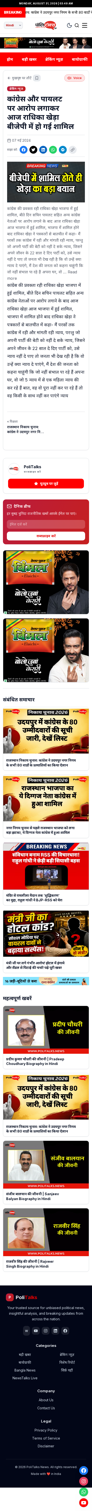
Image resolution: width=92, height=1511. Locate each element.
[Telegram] (63, 150)
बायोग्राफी (80, 59)
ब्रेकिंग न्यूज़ (54, 59)
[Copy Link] (73, 150)
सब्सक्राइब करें (46, 536)
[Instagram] (83, 1481)
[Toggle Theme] (69, 25)
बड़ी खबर (29, 59)
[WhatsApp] (83, 1492)
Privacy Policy (46, 1430)
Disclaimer (46, 1446)
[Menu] (84, 25)
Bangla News (25, 1370)
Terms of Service (46, 1438)
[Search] (76, 25)
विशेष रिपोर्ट (67, 1362)
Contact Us (46, 1408)
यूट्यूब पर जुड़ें (49, 483)
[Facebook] (83, 1470)
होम (10, 59)
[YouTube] (83, 1502)
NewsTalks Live (25, 1378)
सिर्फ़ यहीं (67, 1370)
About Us (46, 1400)
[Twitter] (33, 150)
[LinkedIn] (43, 150)
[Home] (46, 25)
